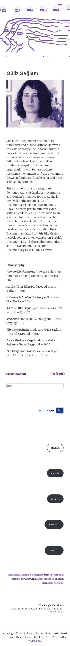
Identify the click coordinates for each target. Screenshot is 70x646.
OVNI (32, 579)
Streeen (48, 574)
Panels (55, 473)
